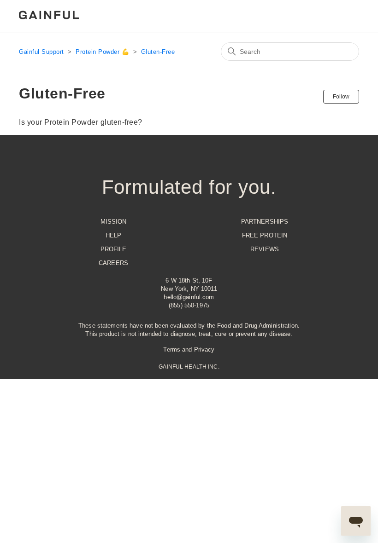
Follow (341, 96)
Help (114, 235)
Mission (113, 221)
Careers (113, 263)
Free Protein (265, 235)
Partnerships (265, 221)
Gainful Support (41, 51)
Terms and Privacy (188, 349)
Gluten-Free (158, 51)
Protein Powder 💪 (102, 51)
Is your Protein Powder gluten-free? (80, 122)
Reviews (264, 249)
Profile (113, 249)
